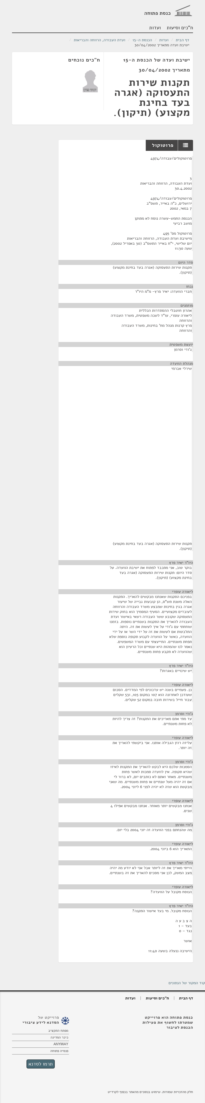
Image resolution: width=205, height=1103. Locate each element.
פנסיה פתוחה (59, 1050)
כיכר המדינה (59, 1037)
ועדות (155, 27)
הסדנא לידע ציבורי (40, 1022)
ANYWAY (61, 1044)
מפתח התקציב (58, 1030)
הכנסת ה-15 (142, 40)
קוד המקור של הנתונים (186, 983)
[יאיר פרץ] (90, 81)
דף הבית (182, 40)
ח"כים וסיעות (180, 27)
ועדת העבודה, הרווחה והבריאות (99, 40)
